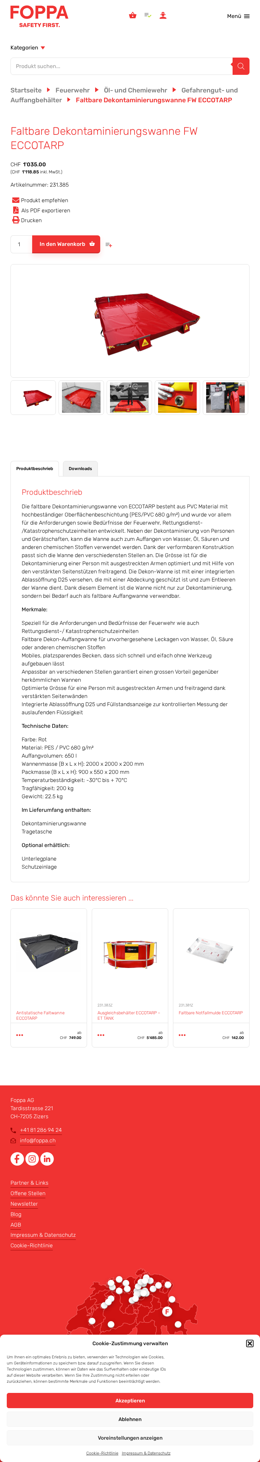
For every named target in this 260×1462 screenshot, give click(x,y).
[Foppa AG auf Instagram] (32, 1164)
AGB (15, 1225)
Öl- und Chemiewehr (135, 90)
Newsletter (24, 1204)
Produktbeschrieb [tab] (34, 468)
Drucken (31, 220)
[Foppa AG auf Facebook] (17, 1164)
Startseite (26, 90)
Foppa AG (39, 16)
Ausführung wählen (19, 1035)
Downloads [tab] (80, 468)
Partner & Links (29, 1183)
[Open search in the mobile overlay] (130, 66)
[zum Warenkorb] (132, 16)
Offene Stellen (27, 1193)
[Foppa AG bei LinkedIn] (47, 1164)
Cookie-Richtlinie (102, 1453)
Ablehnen (130, 1419)
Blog (15, 1214)
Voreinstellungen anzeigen (130, 1438)
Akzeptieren (130, 1401)
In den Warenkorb (62, 244)
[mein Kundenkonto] (163, 16)
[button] (249, 1343)
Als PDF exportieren (45, 210)
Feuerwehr (73, 90)
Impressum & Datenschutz (146, 1453)
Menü (234, 16)
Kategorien (24, 47)
